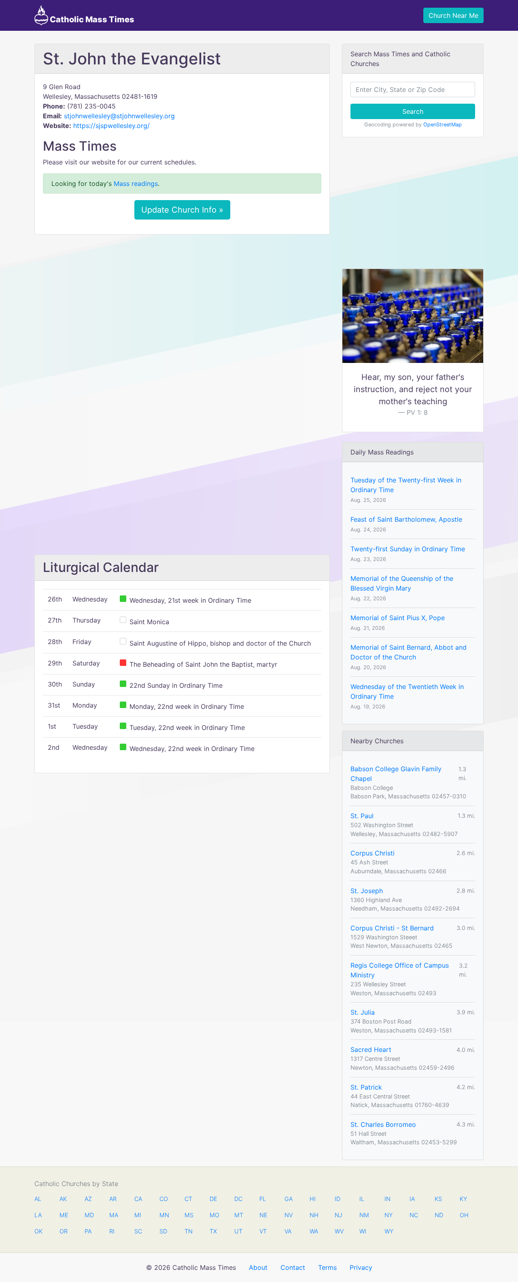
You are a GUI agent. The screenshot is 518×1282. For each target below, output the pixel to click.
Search (412, 111)
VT (263, 1231)
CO (163, 1198)
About (258, 1267)
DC (238, 1198)
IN (387, 1198)
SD (163, 1231)
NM (363, 1215)
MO (214, 1215)
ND (439, 1215)
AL (37, 1198)
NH (314, 1215)
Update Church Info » (182, 210)
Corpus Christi (372, 853)
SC (138, 1231)
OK (38, 1231)
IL (361, 1198)
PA (88, 1231)
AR (113, 1198)
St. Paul (362, 816)
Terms (327, 1267)
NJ (338, 1215)
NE (263, 1215)
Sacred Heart (370, 1049)
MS (189, 1215)
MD (89, 1215)
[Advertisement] (182, 301)
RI (112, 1231)
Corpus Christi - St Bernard (392, 928)
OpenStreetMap (442, 125)
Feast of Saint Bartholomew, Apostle (406, 519)
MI (137, 1215)
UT (238, 1231)
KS (438, 1198)
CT (188, 1198)
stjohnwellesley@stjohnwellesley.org (119, 116)
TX (213, 1231)
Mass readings (136, 183)
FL (262, 1198)
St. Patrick (366, 1087)
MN (163, 1215)
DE (213, 1198)
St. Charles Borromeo (383, 1124)
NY (388, 1215)
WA (314, 1231)
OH (464, 1215)
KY (463, 1198)
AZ (88, 1198)
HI (313, 1198)
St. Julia (362, 1012)
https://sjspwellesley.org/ (111, 126)
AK (63, 1198)
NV (288, 1215)
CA (138, 1198)
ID (337, 1198)
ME (63, 1215)
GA (288, 1198)
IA (412, 1198)
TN (189, 1231)
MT (238, 1215)
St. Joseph (366, 891)
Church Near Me (453, 15)
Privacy (361, 1267)
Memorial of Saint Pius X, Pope (397, 618)
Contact (292, 1267)
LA (38, 1215)
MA (113, 1215)
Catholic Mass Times (91, 19)
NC (414, 1215)
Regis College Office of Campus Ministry (399, 970)
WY (388, 1231)
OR (63, 1231)
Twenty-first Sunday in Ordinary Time (407, 549)
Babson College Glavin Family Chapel (396, 774)
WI (362, 1231)
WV (339, 1231)
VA (287, 1231)
